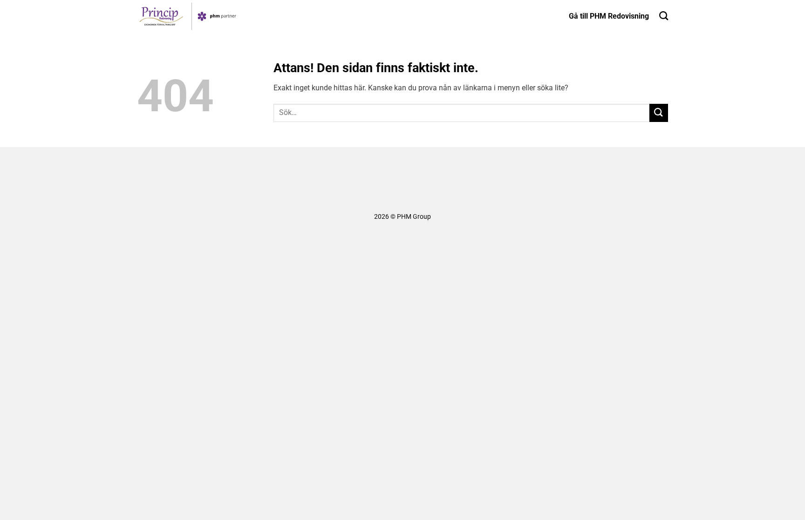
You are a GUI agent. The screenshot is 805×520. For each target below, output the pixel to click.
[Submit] (658, 113)
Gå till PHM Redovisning (609, 16)
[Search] (663, 15)
